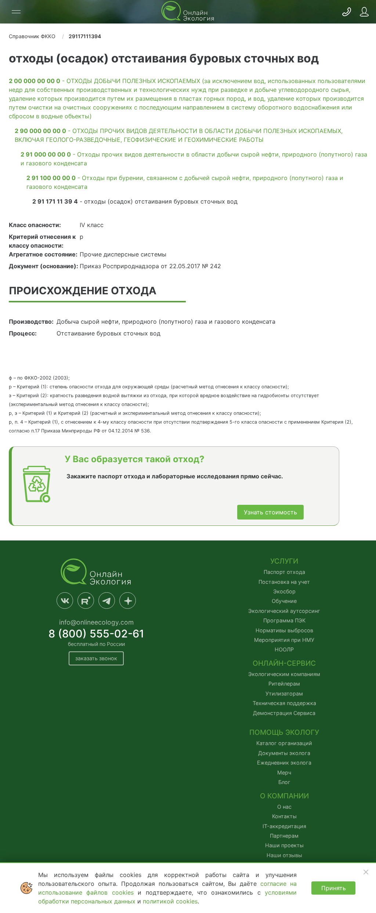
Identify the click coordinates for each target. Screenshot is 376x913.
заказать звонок (96, 658)
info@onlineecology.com (96, 622)
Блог (284, 782)
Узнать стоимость (270, 512)
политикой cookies (170, 901)
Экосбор (284, 591)
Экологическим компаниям (284, 674)
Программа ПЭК (284, 620)
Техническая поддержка (284, 703)
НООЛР (284, 649)
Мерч (284, 772)
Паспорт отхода (284, 572)
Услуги (284, 561)
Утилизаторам (284, 693)
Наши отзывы (284, 855)
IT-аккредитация (284, 826)
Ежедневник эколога (284, 762)
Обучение (284, 601)
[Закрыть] (366, 872)
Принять (333, 888)
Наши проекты (284, 845)
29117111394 (85, 36)
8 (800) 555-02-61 (96, 633)
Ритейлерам (284, 683)
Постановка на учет (284, 582)
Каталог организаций (284, 743)
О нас (284, 807)
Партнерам (284, 836)
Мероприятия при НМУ (284, 640)
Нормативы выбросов (284, 630)
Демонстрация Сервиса (284, 713)
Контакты (284, 816)
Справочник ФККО (32, 36)
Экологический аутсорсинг (284, 611)
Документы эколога (284, 753)
